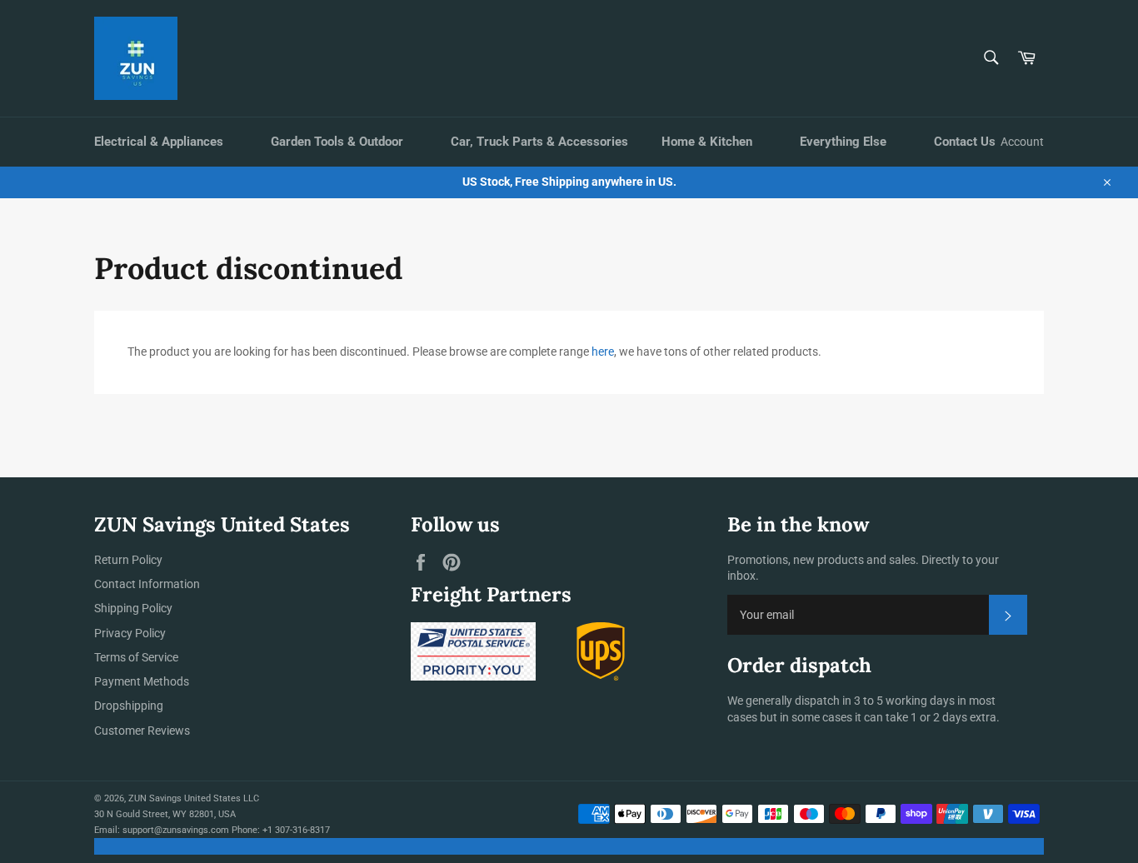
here (602, 351)
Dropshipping (128, 705)
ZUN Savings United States (184, 798)
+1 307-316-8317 (296, 830)
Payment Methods (141, 681)
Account (1022, 141)
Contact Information (147, 584)
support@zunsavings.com (175, 830)
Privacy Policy (130, 633)
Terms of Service (136, 657)
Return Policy (128, 559)
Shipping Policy (133, 608)
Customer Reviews (142, 730)
